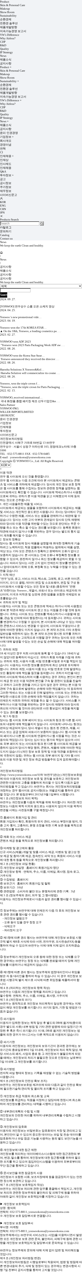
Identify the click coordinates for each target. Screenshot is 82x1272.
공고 (3, 179)
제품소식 (5, 59)
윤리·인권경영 (9, 132)
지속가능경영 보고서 (13, 31)
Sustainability (8, 15)
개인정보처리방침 (11, 438)
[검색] (42, 223)
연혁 (3, 148)
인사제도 (5, 163)
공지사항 (5, 63)
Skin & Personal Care (12, 5)
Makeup (5, 8)
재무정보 (5, 191)
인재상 (4, 160)
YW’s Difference (9, 34)
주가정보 (5, 187)
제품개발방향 (8, 27)
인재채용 (7, 156)
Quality (4, 48)
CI (1, 152)
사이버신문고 (8, 194)
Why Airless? (8, 38)
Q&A (3, 171)
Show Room (7, 12)
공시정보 (5, 183)
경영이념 (5, 144)
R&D (3, 45)
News (3, 55)
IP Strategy (6, 52)
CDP (2, 41)
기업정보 (7, 136)
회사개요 (5, 140)
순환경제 (5, 19)
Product (4, 1)
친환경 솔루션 (9, 23)
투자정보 (7, 175)
